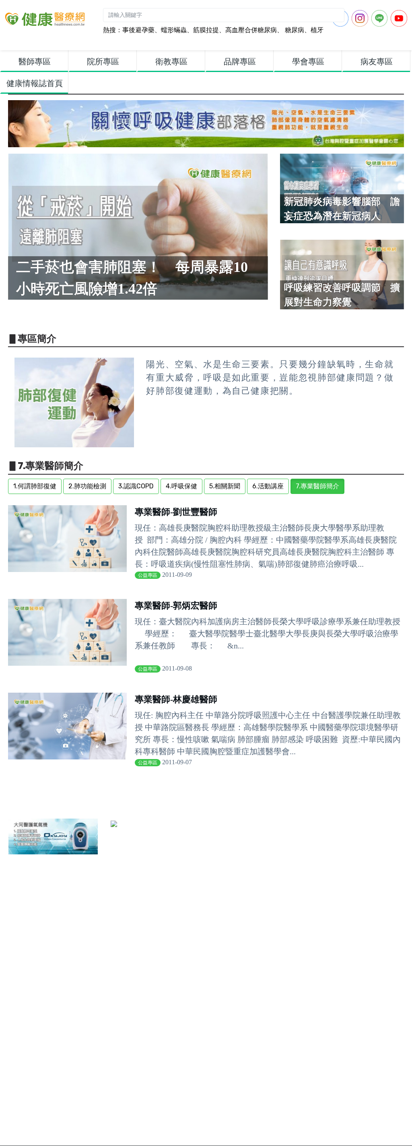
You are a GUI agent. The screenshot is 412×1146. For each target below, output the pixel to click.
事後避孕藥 (138, 30)
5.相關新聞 (224, 486)
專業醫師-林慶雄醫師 (176, 699)
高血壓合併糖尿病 (251, 30)
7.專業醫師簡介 (317, 486)
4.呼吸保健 (181, 486)
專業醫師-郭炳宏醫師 (176, 606)
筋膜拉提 (206, 30)
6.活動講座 (268, 486)
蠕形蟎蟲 (174, 30)
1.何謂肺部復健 (34, 486)
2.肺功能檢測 (87, 486)
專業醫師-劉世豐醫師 (176, 512)
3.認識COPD (136, 486)
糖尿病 (293, 30)
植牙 (317, 30)
